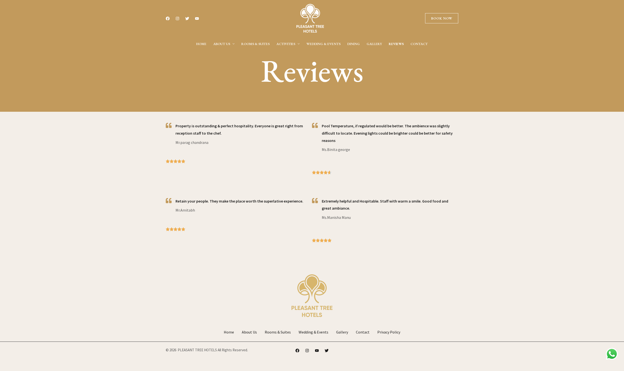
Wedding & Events (323, 44)
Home (201, 44)
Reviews (396, 44)
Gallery (374, 44)
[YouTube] (197, 18)
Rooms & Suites (255, 44)
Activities (285, 44)
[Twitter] (187, 18)
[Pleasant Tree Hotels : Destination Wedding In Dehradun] (310, 17)
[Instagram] (177, 18)
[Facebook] (168, 18)
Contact (419, 44)
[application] (232, 44)
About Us (221, 44)
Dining (353, 44)
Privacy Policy (388, 332)
